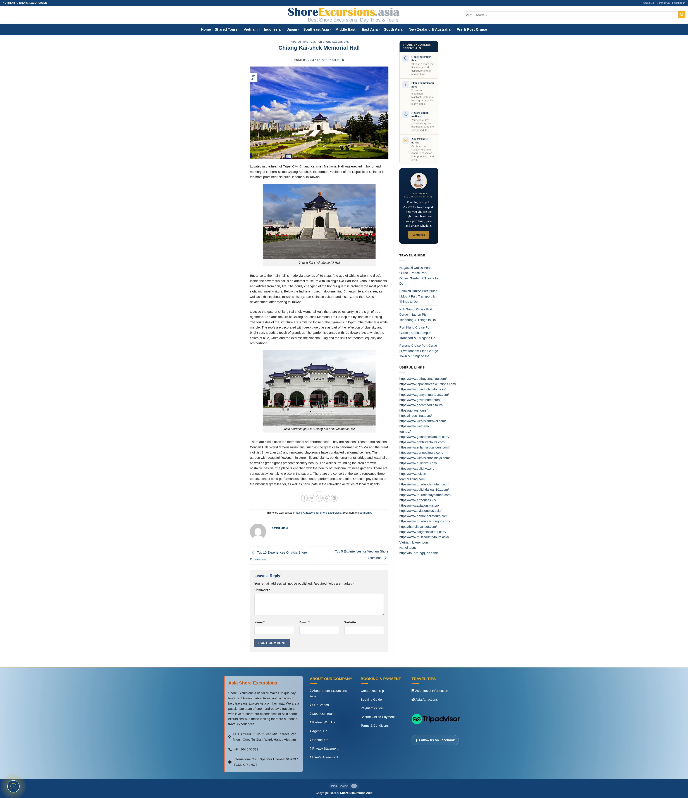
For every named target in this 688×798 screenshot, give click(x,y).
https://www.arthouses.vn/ (417, 500)
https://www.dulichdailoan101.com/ (424, 489)
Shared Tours (226, 29)
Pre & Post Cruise (472, 29)
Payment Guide (372, 708)
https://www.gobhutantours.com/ (422, 442)
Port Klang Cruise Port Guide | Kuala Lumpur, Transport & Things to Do (417, 332)
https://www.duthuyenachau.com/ (423, 379)
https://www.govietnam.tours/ (420, 400)
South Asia (393, 29)
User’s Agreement (324, 757)
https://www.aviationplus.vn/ (419, 505)
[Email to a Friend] (319, 498)
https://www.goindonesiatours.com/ (424, 437)
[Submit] (681, 14)
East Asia (370, 29)
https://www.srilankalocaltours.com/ (424, 447)
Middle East (345, 29)
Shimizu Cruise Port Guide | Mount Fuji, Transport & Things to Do (418, 296)
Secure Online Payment (378, 717)
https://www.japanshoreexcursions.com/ (427, 384)
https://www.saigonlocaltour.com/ (422, 532)
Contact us (418, 234)
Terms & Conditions (375, 725)
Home (206, 29)
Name (259, 622)
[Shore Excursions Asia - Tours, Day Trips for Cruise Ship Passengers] (344, 15)
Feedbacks (678, 2)
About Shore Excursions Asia (328, 693)
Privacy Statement (324, 748)
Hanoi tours (407, 547)
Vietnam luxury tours (414, 542)
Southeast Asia (316, 29)
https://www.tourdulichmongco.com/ (424, 521)
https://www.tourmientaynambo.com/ (425, 495)
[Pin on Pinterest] (326, 498)
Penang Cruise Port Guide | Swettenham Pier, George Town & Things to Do (418, 351)
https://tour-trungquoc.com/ (418, 553)
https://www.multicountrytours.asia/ (424, 537)
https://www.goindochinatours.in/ (422, 389)
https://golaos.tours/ (413, 410)
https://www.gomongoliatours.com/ (423, 516)
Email (304, 622)
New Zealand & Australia (429, 29)
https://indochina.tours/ (415, 415)
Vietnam (251, 29)
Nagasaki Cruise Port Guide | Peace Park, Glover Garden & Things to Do (418, 275)
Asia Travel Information (431, 691)
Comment (262, 590)
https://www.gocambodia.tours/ (421, 405)
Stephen (338, 60)
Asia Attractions (426, 699)
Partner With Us (323, 722)
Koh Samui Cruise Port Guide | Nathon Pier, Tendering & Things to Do (417, 314)
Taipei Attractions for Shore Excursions (319, 42)
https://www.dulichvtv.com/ (418, 463)
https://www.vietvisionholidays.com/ (424, 458)
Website (350, 622)
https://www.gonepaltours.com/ (421, 452)
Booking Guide (371, 699)
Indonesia (272, 29)
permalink (365, 512)
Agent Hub (319, 731)
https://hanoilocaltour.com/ (418, 526)
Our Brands (320, 705)
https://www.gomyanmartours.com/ (424, 394)
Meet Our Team (323, 714)
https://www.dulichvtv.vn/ (416, 468)
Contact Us (663, 2)
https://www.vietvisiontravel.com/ (422, 421)
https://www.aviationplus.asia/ (420, 511)
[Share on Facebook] (304, 498)
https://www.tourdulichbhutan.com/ (423, 484)
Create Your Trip (372, 691)
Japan (292, 29)
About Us (648, 2)
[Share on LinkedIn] (334, 498)
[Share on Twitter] (312, 498)
